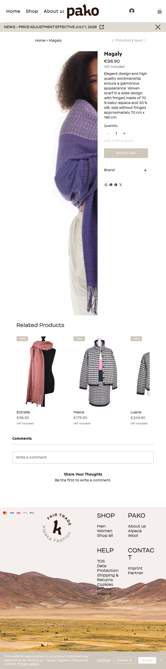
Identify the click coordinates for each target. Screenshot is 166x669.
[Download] (158, 27)
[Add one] (124, 133)
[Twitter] (121, 185)
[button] (32, 11)
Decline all (124, 660)
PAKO (136, 515)
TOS (101, 561)
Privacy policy (28, 664)
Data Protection (108, 568)
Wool (133, 535)
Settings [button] (103, 660)
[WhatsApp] (106, 185)
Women (104, 531)
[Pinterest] (116, 185)
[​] (132, 11)
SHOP (106, 515)
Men (101, 526)
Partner (135, 573)
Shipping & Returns (107, 577)
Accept (147, 660)
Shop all (105, 535)
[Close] (161, 660)
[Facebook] (111, 185)
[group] (83, 381)
